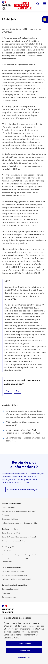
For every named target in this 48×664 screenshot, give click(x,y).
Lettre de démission (9, 551)
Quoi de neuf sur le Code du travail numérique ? (19, 511)
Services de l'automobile (10, 589)
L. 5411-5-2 (29, 40)
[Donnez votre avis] (45, 19)
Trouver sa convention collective (13, 541)
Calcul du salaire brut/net (11, 533)
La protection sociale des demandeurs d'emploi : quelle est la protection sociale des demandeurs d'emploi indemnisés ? (25, 413)
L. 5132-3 (33, 273)
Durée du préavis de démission (13, 571)
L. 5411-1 (36, 43)
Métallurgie (6, 593)
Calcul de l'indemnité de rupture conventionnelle (19, 537)
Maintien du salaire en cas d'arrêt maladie (16, 579)
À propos (5, 515)
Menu (44, 3)
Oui (17, 391)
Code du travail (17, 28)
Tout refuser (24, 650)
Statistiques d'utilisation (10, 519)
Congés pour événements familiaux (14, 575)
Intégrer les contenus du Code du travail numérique (20, 523)
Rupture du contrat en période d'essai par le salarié (20, 555)
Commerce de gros (9, 597)
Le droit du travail (8, 507)
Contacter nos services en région (22, 489)
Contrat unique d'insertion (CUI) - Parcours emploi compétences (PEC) (23, 431)
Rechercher (37, 3)
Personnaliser (24, 657)
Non (8, 391)
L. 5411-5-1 (14, 267)
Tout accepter (24, 643)
